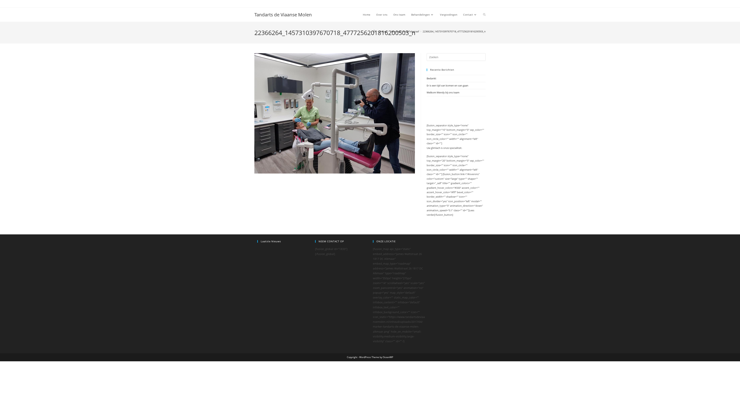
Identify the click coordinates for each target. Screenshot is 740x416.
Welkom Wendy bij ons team (443, 92)
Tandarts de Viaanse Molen (283, 14)
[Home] (374, 31)
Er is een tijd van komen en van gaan (447, 85)
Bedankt (431, 78)
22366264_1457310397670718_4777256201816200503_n (454, 31)
